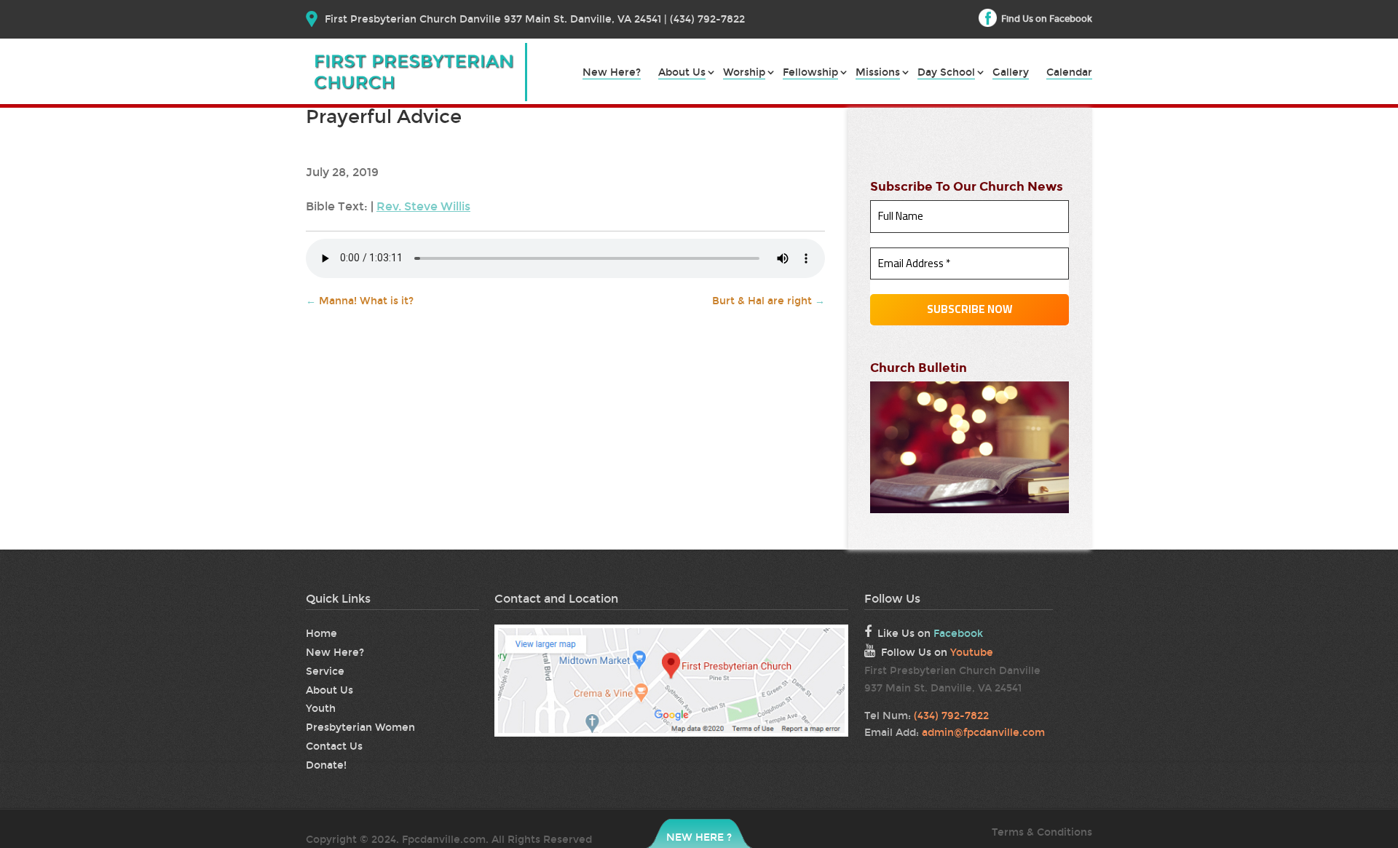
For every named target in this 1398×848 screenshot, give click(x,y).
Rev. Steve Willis (423, 206)
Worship (744, 73)
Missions (878, 73)
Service (325, 671)
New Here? (611, 73)
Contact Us (334, 746)
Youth (321, 708)
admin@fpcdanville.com (983, 732)
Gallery (1010, 73)
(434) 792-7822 (951, 716)
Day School (946, 73)
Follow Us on (937, 652)
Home (321, 633)
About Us (682, 73)
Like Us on (930, 633)
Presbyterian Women (360, 727)
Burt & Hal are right (768, 301)
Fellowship (810, 73)
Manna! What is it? (360, 301)
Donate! (326, 765)
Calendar (1069, 73)
